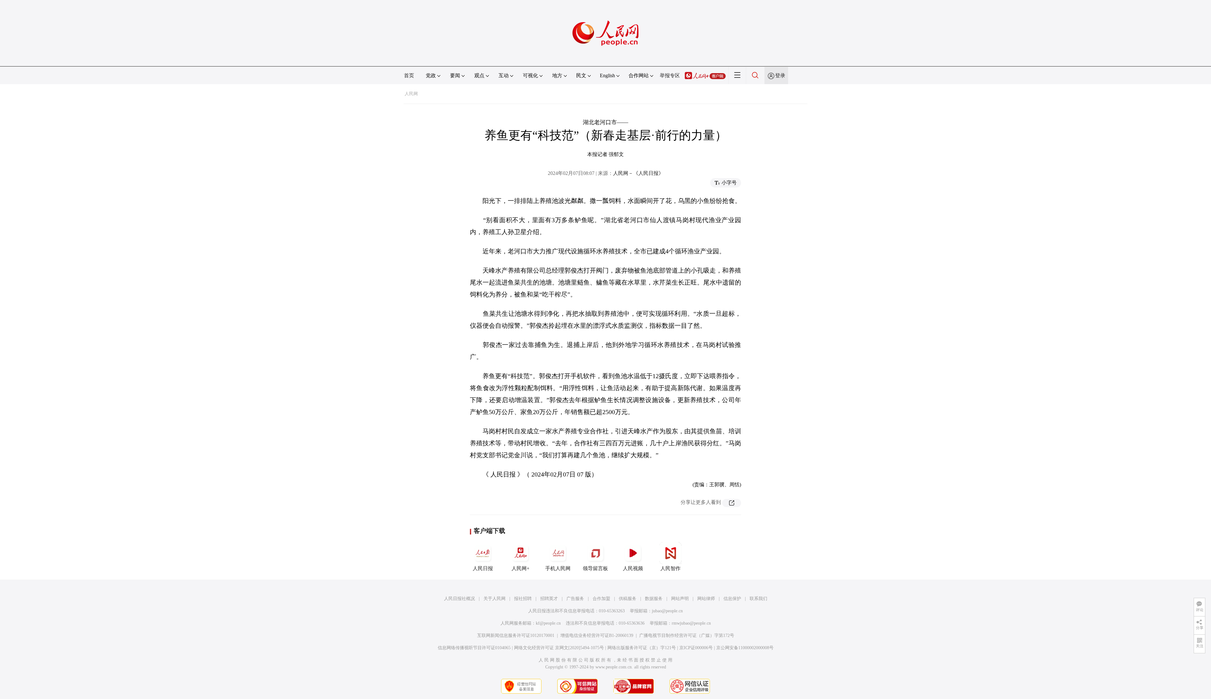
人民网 (411, 93)
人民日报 (483, 568)
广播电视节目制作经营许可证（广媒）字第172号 (686, 635)
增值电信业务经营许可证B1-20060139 (596, 635)
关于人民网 (494, 598)
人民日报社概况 (459, 598)
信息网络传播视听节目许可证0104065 (474, 647)
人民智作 (670, 568)
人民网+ (520, 568)
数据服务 (654, 598)
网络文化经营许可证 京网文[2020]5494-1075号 (559, 647)
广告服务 (575, 598)
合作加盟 (601, 598)
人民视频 (633, 568)
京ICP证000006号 (696, 647)
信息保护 (732, 598)
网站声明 (680, 598)
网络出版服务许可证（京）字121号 (641, 647)
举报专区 (670, 75)
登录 (780, 75)
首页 (409, 75)
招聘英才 (549, 598)
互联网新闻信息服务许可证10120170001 (515, 635)
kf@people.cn (548, 623)
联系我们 (758, 598)
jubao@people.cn (667, 611)
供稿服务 (627, 598)
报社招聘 (523, 598)
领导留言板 (595, 568)
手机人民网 (557, 568)
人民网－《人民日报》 (638, 173)
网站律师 (706, 598)
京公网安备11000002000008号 (745, 647)
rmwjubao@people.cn (691, 623)
